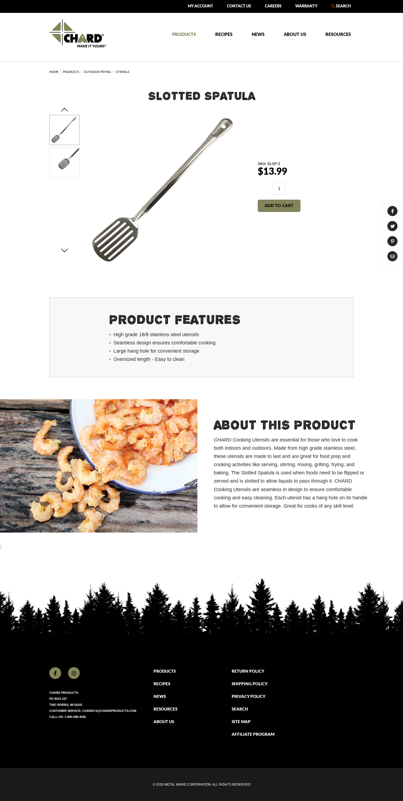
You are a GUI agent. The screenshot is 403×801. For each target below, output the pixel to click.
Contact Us (239, 6)
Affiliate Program (253, 734)
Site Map (241, 722)
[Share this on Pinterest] (392, 241)
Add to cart (279, 206)
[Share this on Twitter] (392, 226)
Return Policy (248, 671)
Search (343, 6)
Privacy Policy (248, 697)
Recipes (223, 34)
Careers (273, 6)
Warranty (306, 6)
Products (184, 34)
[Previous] (64, 110)
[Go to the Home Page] (77, 33)
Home (53, 71)
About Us (295, 34)
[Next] (64, 250)
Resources (338, 34)
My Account (200, 6)
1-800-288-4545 (75, 716)
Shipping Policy (250, 684)
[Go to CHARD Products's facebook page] (55, 673)
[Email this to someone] (392, 256)
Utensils (122, 71)
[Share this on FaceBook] (392, 211)
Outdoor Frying (97, 71)
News (258, 34)
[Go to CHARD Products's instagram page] (74, 673)
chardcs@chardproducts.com (109, 710)
